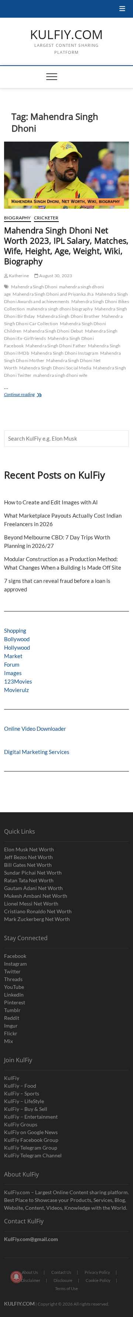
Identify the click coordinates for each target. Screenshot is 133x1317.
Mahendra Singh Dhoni (34, 286)
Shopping (15, 630)
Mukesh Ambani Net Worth (35, 896)
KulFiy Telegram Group (30, 1147)
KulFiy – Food (20, 1086)
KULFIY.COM (66, 34)
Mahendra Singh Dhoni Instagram (64, 353)
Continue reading (28, 395)
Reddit (11, 1018)
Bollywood (17, 639)
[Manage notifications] (16, 1277)
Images (13, 673)
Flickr (10, 1033)
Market (13, 656)
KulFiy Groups (20, 1124)
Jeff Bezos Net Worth (28, 857)
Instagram (15, 963)
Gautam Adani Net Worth (33, 888)
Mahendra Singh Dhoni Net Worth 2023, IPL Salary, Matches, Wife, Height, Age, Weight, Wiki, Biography (66, 246)
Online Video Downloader (35, 728)
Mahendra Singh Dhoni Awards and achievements (66, 297)
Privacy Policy (97, 1272)
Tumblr (12, 1010)
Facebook (15, 956)
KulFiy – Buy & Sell (25, 1109)
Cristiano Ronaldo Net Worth (38, 911)
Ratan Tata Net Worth (29, 880)
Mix (8, 1041)
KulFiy (11, 1078)
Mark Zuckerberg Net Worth (37, 919)
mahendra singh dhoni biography (60, 309)
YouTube (14, 987)
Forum (11, 664)
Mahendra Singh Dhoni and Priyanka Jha (53, 294)
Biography (17, 217)
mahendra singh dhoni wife (60, 375)
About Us (30, 1272)
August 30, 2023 (55, 275)
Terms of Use (66, 1288)
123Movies (18, 681)
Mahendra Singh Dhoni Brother (68, 316)
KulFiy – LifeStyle (24, 1101)
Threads (13, 979)
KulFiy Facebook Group (31, 1140)
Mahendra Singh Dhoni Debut (53, 331)
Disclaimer (30, 1280)
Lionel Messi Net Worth (31, 903)
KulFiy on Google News (31, 1132)
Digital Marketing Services (36, 751)
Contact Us (61, 1272)
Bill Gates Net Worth (28, 865)
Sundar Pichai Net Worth (33, 872)
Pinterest (14, 1002)
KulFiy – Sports (21, 1093)
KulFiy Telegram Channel (33, 1155)
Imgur (11, 1025)
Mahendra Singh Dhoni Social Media (55, 368)
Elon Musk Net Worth (29, 849)
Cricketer (46, 217)
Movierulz (16, 690)
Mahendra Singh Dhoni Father (55, 345)
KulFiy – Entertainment (31, 1116)
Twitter (12, 971)
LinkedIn (14, 994)
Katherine (18, 275)
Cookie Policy (98, 1280)
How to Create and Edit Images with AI (51, 502)
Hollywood (17, 647)
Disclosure (63, 1280)
